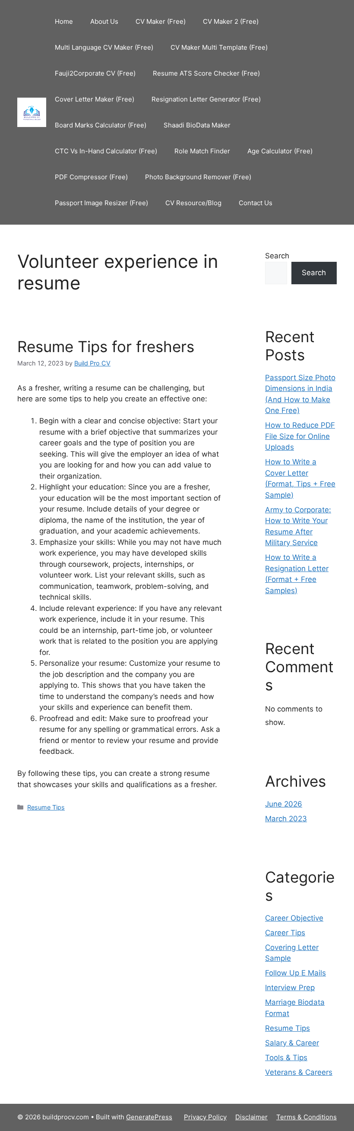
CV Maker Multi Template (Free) (219, 47)
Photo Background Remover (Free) (198, 177)
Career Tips (285, 932)
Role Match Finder (202, 151)
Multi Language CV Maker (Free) (104, 47)
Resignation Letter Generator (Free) (206, 99)
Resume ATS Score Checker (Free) (206, 73)
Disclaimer (251, 1117)
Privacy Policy (205, 1117)
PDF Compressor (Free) (91, 177)
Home (64, 21)
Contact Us (255, 203)
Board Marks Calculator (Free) (100, 125)
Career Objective (294, 918)
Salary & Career (292, 1043)
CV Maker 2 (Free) (231, 21)
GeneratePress (149, 1117)
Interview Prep (290, 987)
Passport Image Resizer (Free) (101, 203)
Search (277, 255)
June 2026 (283, 804)
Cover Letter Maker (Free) (94, 99)
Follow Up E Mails (295, 973)
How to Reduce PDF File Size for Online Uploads (300, 436)
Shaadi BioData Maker (197, 125)
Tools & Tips (286, 1057)
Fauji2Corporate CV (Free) (95, 73)
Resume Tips (46, 807)
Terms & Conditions (306, 1117)
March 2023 (286, 818)
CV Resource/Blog (193, 203)
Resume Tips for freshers (105, 346)
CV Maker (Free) (161, 21)
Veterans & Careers (298, 1072)
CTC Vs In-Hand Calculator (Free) (106, 151)
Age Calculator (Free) (280, 151)
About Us (104, 21)
